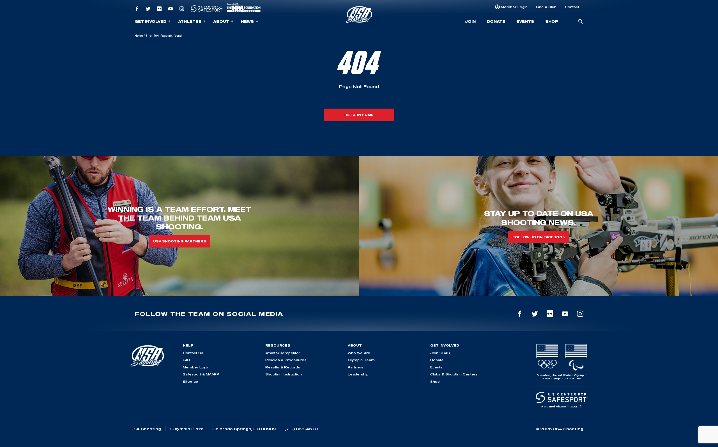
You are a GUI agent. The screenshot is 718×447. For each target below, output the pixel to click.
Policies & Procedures (286, 360)
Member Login (514, 7)
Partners (355, 367)
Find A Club (546, 7)
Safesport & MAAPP (201, 374)
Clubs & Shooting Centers (454, 374)
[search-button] (580, 22)
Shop (551, 21)
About (221, 21)
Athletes (189, 21)
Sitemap (190, 381)
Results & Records (282, 367)
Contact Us (193, 353)
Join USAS (440, 353)
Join (470, 21)
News (247, 21)
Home (139, 35)
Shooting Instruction (283, 374)
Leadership (358, 374)
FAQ (186, 360)
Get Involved (150, 21)
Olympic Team (361, 360)
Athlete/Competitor (282, 353)
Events (525, 21)
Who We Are (359, 353)
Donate (496, 21)
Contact (572, 7)
